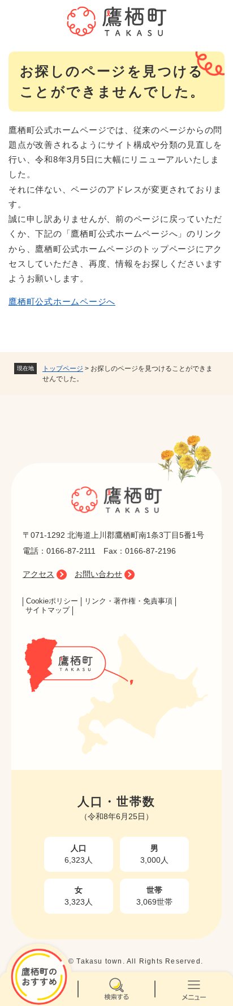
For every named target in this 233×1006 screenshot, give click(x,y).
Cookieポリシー (52, 601)
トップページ (62, 369)
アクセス (38, 574)
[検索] (116, 989)
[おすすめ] (38, 989)
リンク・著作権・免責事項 (128, 601)
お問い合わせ (98, 574)
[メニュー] (194, 989)
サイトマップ (47, 610)
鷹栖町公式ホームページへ (61, 301)
